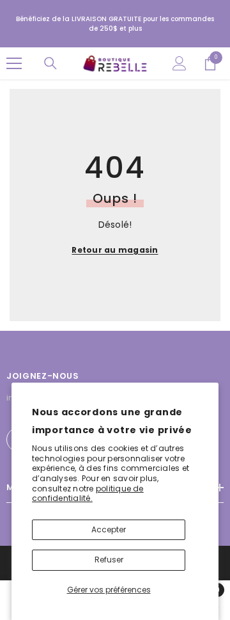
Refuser (109, 559)
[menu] (14, 63)
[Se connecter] (179, 63)
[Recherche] (50, 63)
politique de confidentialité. (88, 493)
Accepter (108, 529)
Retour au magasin (115, 249)
